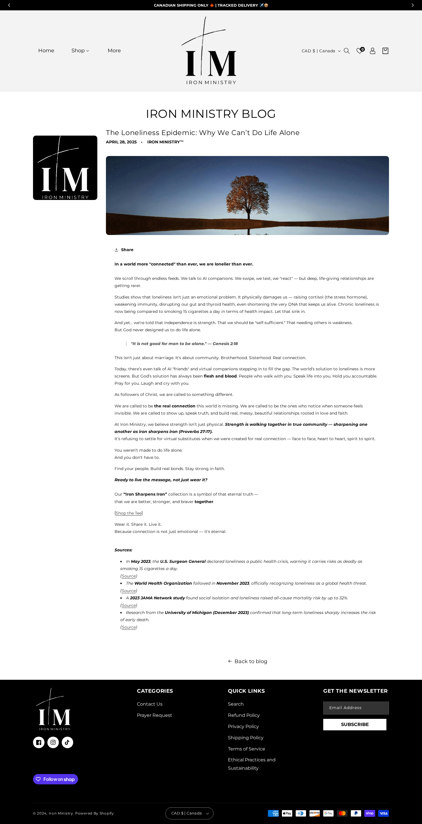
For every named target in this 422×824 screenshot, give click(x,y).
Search (236, 704)
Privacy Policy (243, 726)
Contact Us (149, 704)
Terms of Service (246, 749)
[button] (81, 51)
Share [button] (127, 249)
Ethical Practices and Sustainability (252, 764)
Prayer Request (154, 715)
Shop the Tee (129, 513)
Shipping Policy (246, 737)
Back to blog (251, 661)
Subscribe (355, 724)
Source (129, 576)
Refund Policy (244, 715)
